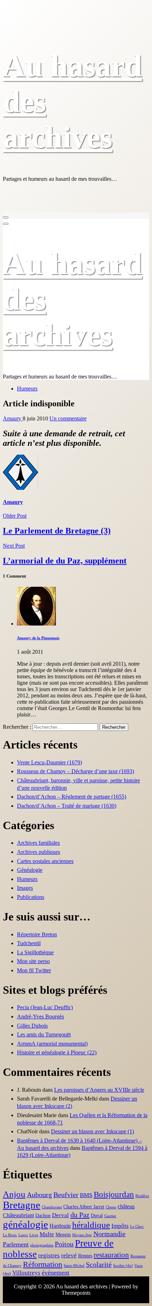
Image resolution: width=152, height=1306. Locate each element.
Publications (30, 897)
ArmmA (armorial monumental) (52, 1044)
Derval (60, 1215)
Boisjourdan (114, 1194)
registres (49, 1255)
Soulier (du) (123, 1266)
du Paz (79, 1215)
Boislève (142, 1196)
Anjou (14, 1194)
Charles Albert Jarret (83, 1206)
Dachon (43, 1215)
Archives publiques (38, 852)
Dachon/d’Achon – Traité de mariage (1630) (66, 806)
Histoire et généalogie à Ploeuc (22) (57, 1052)
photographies (41, 1245)
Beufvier (65, 1195)
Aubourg (39, 1195)
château (126, 1206)
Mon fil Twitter (34, 970)
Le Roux (10, 1235)
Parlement (16, 1244)
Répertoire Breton (37, 934)
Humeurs (27, 389)
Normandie (109, 1234)
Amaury (13, 418)
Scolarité (99, 1264)
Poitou (64, 1244)
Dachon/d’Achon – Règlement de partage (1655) (71, 797)
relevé (69, 1255)
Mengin (63, 1234)
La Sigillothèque (35, 952)
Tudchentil (29, 943)
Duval (97, 1215)
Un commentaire (68, 418)
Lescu (23, 1235)
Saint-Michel (74, 1266)
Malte (47, 1234)
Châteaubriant (18, 1215)
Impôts (120, 1225)
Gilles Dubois (32, 1026)
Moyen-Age (82, 1235)
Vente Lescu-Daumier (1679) (49, 762)
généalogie (25, 1224)
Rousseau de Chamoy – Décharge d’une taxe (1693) (75, 771)
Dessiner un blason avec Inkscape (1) (92, 1131)
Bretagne (21, 1204)
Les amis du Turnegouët (44, 1034)
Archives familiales (38, 843)
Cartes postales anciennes (45, 861)
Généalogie (29, 870)
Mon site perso (33, 961)
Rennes (85, 1255)
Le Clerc (137, 1226)
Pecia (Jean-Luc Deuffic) (45, 1007)
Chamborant (52, 1207)
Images (25, 888)
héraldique (91, 1225)
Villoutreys (26, 1272)
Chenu (111, 1207)
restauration (111, 1255)
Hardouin (60, 1226)
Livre (33, 1235)
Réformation (42, 1264)
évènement (55, 1272)
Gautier (110, 1216)
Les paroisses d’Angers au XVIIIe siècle (99, 1090)
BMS (86, 1195)
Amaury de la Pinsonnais (38, 638)
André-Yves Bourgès (40, 1016)
